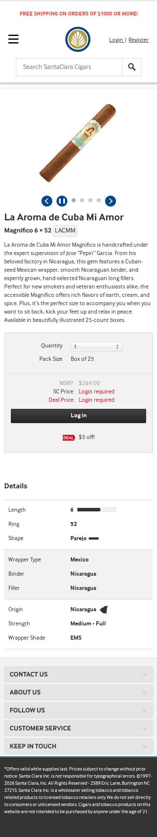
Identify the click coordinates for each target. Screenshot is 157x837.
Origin (15, 609)
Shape (15, 538)
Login (116, 40)
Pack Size (50, 359)
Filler (14, 588)
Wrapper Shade (26, 638)
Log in (79, 415)
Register (139, 40)
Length (17, 510)
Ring (13, 524)
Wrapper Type (24, 559)
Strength (19, 623)
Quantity (51, 345)
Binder (16, 574)
